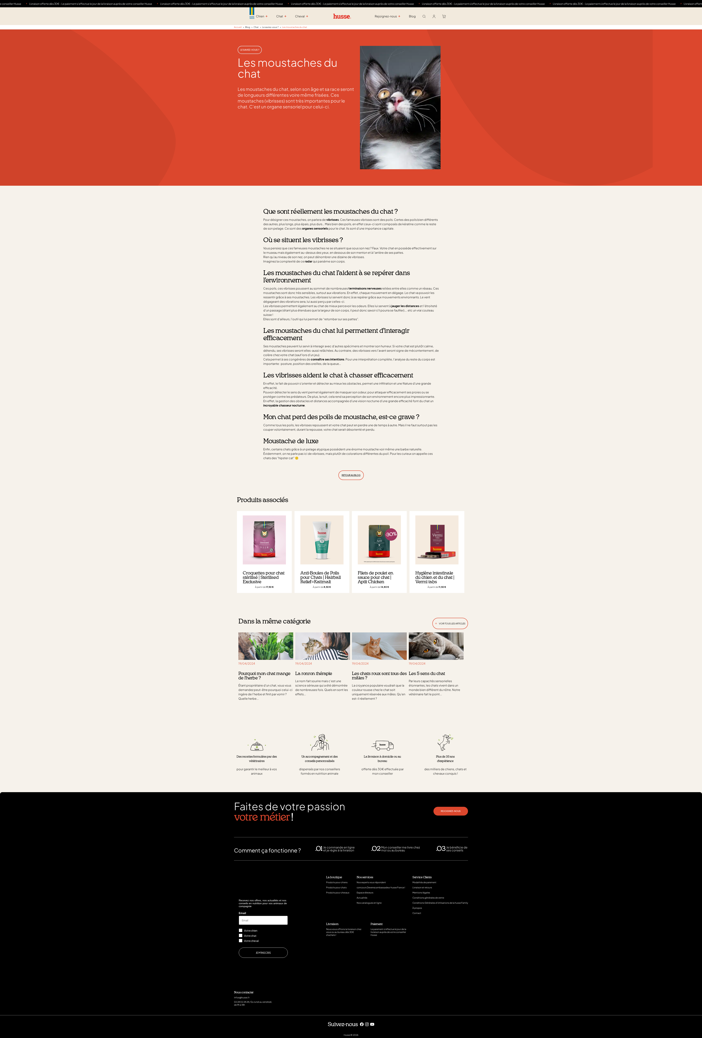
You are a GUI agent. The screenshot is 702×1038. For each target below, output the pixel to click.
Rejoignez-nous (451, 811)
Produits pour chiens (337, 882)
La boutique (334, 877)
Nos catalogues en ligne (369, 902)
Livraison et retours (422, 887)
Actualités (362, 897)
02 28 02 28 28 (241, 1002)
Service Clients (422, 877)
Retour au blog (351, 475)
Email (242, 913)
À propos (417, 908)
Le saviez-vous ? (249, 49)
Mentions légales (421, 892)
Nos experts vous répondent (371, 882)
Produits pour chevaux (337, 892)
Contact (416, 913)
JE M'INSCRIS (263, 952)
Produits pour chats (336, 887)
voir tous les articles (450, 623)
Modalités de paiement (424, 882)
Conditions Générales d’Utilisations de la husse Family (440, 902)
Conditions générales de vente (428, 897)
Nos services (365, 877)
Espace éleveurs (365, 892)
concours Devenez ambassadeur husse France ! (381, 887)
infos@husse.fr (242, 997)
